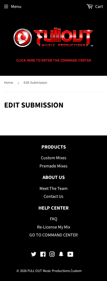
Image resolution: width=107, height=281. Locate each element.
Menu (16, 7)
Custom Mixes (53, 158)
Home (8, 82)
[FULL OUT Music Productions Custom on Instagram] (52, 255)
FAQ (53, 219)
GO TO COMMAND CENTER (53, 235)
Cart (98, 7)
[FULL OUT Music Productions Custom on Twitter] (33, 255)
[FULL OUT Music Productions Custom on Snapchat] (61, 255)
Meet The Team (53, 189)
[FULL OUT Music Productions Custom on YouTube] (70, 255)
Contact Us (53, 196)
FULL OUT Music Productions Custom (54, 270)
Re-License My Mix (53, 227)
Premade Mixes (53, 166)
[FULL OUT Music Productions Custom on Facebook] (43, 255)
